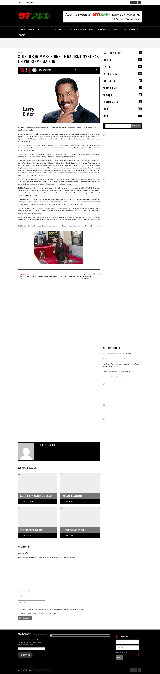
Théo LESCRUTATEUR (45, 70)
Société (122, 109)
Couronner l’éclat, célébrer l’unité (114, 377)
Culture (122, 59)
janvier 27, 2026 (28, 501)
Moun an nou (122, 88)
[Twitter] (139, 2)
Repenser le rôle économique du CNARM (117, 354)
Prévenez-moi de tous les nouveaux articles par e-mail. (38, 613)
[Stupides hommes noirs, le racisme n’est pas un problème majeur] (59, 100)
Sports (122, 116)
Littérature (122, 81)
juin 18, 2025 (69, 501)
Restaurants (122, 102)
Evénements (122, 73)
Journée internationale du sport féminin (116, 371)
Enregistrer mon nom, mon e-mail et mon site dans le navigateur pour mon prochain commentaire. (52, 609)
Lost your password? (132, 655)
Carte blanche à (122, 52)
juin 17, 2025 (27, 535)
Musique (122, 95)
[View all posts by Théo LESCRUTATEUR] (34, 70)
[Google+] (135, 2)
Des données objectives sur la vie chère (116, 359)
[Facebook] (132, 2)
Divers (20, 52)
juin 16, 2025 (69, 535)
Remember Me (123, 652)
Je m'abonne (25, 655)
